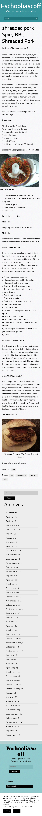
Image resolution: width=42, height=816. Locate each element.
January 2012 (11, 555)
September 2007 (13, 722)
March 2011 (10, 584)
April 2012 (10, 546)
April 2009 (10, 668)
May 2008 (10, 697)
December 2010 (12, 597)
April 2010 (10, 626)
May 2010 (10, 622)
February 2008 (12, 705)
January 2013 (11, 525)
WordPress (26, 761)
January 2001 (11, 735)
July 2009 (10, 655)
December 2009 (13, 638)
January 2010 (11, 634)
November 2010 (12, 601)
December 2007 (12, 714)
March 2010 (11, 630)
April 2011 (10, 580)
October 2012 (11, 529)
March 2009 (11, 672)
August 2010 (11, 613)
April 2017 (10, 517)
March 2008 (11, 701)
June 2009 (10, 659)
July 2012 (9, 534)
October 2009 (12, 647)
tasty (5, 479)
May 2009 (10, 664)
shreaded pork (21, 475)
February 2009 (12, 676)
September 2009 (13, 651)
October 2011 (11, 567)
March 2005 (11, 726)
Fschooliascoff (21, 6)
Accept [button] (16, 811)
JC (27, 48)
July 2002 (10, 731)
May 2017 (10, 513)
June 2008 (10, 693)
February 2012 (12, 550)
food (13, 469)
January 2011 (11, 592)
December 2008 (13, 685)
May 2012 (10, 542)
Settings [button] (7, 811)
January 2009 (12, 680)
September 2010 (13, 609)
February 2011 (12, 588)
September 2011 (12, 571)
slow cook (33, 475)
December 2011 (12, 559)
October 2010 (11, 605)
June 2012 (10, 538)
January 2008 (12, 710)
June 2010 (10, 618)
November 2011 (12, 563)
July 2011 (9, 576)
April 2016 (10, 521)
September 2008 (13, 689)
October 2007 (12, 718)
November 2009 (13, 643)
